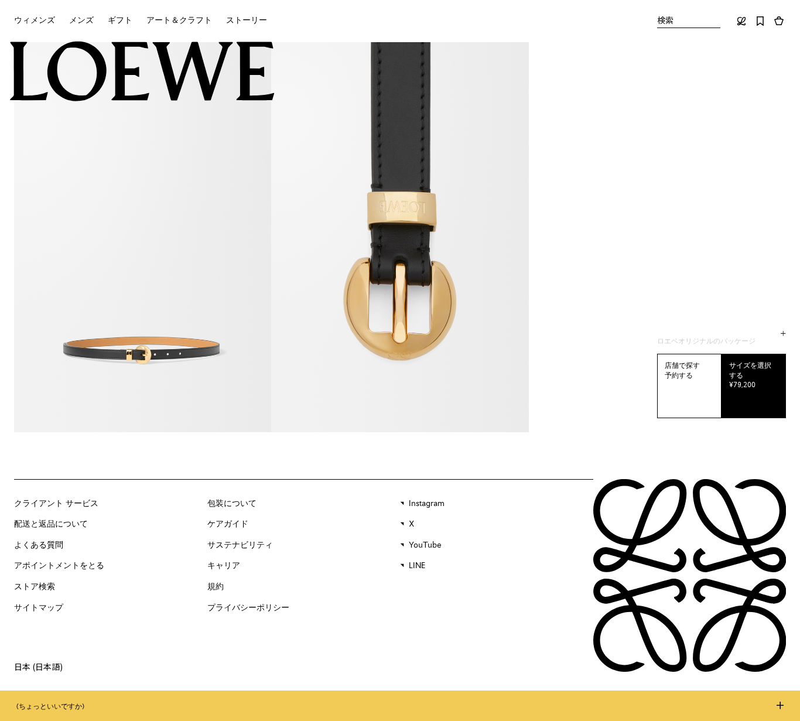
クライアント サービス (56, 504)
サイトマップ (38, 608)
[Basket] (779, 21)
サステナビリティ (240, 545)
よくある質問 (38, 545)
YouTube (425, 545)
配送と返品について (51, 524)
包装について (232, 504)
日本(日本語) (38, 666)
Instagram (427, 504)
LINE (417, 566)
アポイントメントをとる (59, 566)
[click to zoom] (142, 237)
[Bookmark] (760, 21)
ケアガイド (227, 524)
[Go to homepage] (142, 72)
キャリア (223, 566)
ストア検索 (34, 587)
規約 (215, 587)
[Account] (741, 21)
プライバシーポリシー (248, 608)
